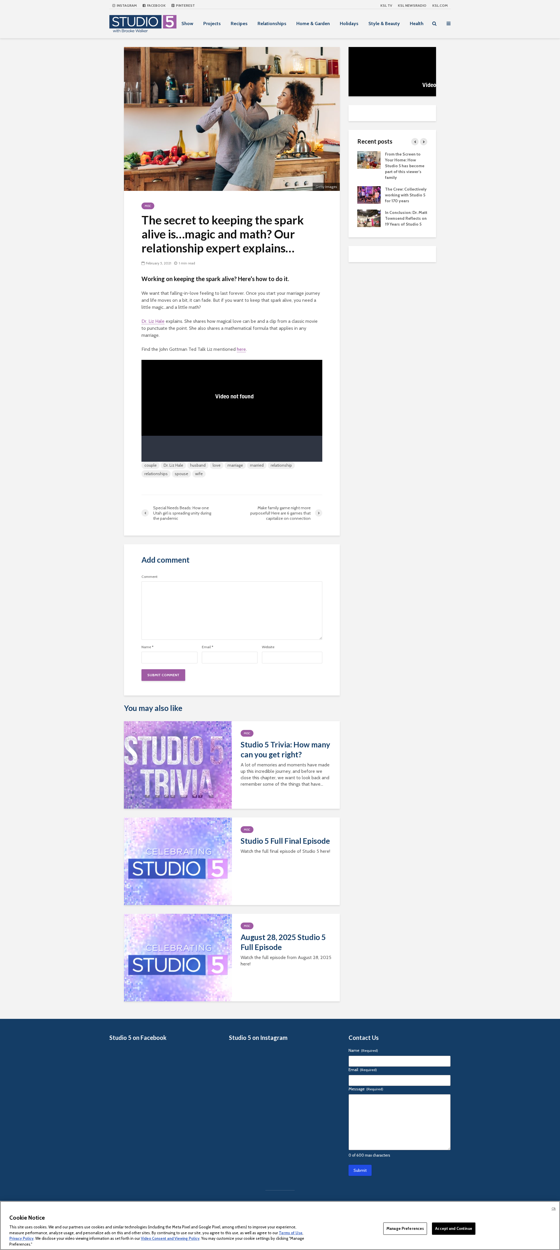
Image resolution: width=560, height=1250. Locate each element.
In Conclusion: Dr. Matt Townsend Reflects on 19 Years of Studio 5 (406, 218)
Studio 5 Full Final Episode (285, 840)
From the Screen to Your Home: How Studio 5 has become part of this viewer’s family (404, 165)
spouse (181, 473)
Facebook (156, 5)
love (216, 465)
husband (198, 465)
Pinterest (185, 5)
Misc (148, 206)
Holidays (349, 23)
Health (417, 23)
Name (147, 647)
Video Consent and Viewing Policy (170, 1238)
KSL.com (440, 5)
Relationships (272, 23)
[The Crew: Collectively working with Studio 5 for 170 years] (369, 194)
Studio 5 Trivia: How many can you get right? (285, 749)
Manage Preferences (405, 1228)
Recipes (239, 23)
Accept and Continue (453, 1228)
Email (207, 647)
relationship (281, 465)
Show (187, 23)
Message (366, 1089)
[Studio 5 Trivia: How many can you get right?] (178, 764)
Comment (149, 576)
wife (199, 473)
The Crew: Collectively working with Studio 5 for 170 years (406, 194)
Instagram (126, 5)
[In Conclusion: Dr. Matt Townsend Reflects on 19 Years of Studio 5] (369, 217)
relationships (156, 473)
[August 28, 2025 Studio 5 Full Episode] (178, 957)
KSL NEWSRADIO (412, 5)
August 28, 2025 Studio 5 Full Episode (283, 942)
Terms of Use (290, 1232)
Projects (212, 23)
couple (150, 465)
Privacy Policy (21, 1238)
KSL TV (386, 5)
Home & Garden (313, 23)
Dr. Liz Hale (152, 321)
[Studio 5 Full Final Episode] (178, 861)
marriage (235, 465)
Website (268, 647)
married (257, 465)
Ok (554, 1209)
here (241, 349)
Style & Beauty (384, 23)
